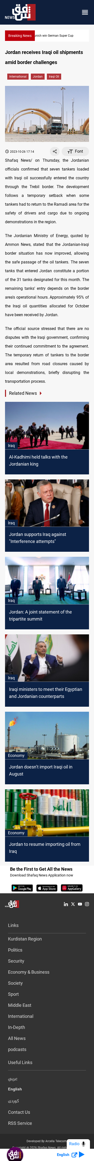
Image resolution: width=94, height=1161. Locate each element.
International (18, 76)
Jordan (38, 76)
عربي (13, 1079)
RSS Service (20, 1123)
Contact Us (19, 1112)
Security (16, 961)
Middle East (19, 1005)
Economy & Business (28, 972)
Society (15, 983)
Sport (13, 994)
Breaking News (20, 36)
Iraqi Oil (54, 76)
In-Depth (16, 1027)
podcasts (17, 1049)
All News (17, 1038)
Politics (15, 950)
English (15, 1090)
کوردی (13, 1101)
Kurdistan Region (25, 939)
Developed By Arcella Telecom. (47, 1141)
